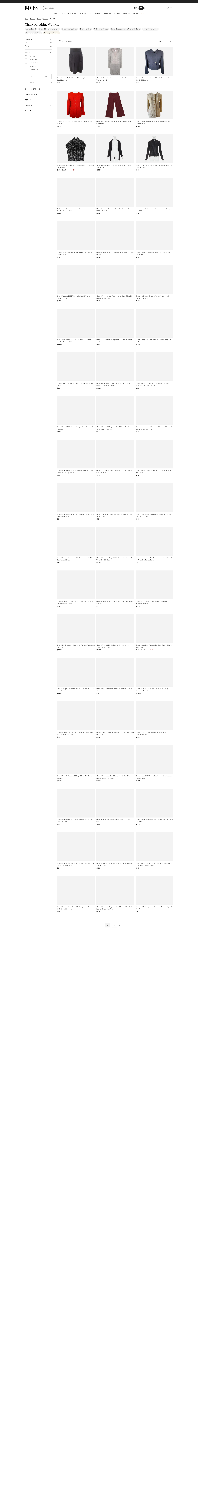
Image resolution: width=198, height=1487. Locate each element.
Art (90, 14)
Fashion (117, 14)
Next (121, 925)
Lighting (82, 14)
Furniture (71, 14)
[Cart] (171, 8)
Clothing (45, 19)
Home (26, 19)
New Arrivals (59, 14)
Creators (32, 19)
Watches (107, 14)
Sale (142, 14)
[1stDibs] (31, 8)
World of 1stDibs (130, 14)
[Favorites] (168, 8)
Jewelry (97, 14)
